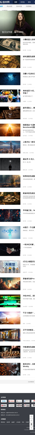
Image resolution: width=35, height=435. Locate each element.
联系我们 (31, 416)
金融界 (13, 422)
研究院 (23, 2)
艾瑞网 (27, 422)
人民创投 (18, 422)
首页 (15, 2)
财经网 (8, 422)
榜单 (29, 2)
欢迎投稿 (31, 420)
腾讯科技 (3, 422)
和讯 (23, 422)
